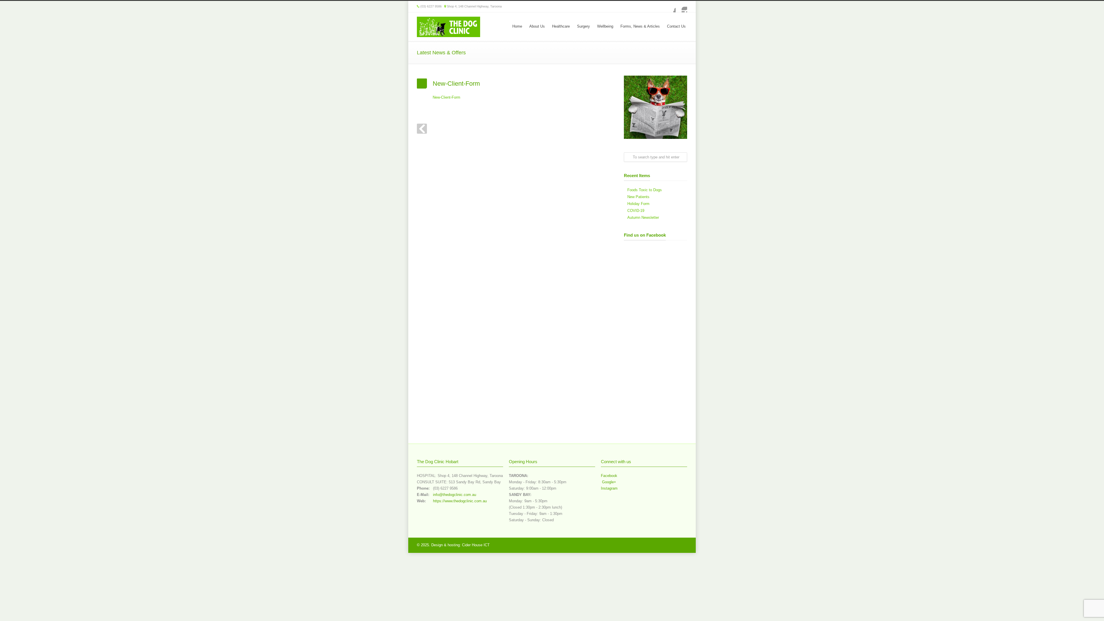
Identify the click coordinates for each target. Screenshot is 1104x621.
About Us (537, 26)
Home (517, 26)
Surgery (583, 26)
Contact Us (676, 26)
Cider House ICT (476, 545)
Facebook (670, 6)
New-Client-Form (446, 97)
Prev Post (422, 129)
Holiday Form (638, 204)
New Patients (638, 197)
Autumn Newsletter (643, 217)
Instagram (681, 6)
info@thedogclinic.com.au (454, 494)
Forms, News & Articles (640, 26)
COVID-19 (635, 210)
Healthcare (561, 26)
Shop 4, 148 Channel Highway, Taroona (474, 6)
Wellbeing (605, 26)
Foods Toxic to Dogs (644, 190)
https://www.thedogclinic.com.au (460, 501)
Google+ (608, 482)
